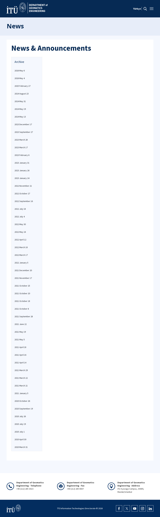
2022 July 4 (20, 216)
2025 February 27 (22, 86)
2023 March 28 (21, 139)
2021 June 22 (21, 324)
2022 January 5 (21, 262)
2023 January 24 (22, 178)
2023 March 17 (21, 147)
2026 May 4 (20, 78)
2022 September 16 (24, 201)
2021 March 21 (21, 385)
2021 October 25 (22, 285)
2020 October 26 (22, 401)
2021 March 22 (21, 377)
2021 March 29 (21, 370)
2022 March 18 (21, 247)
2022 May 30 (20, 224)
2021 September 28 (24, 316)
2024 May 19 (20, 109)
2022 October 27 (22, 193)
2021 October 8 (22, 308)
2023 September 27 (24, 132)
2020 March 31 (21, 447)
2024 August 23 (22, 93)
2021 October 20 (22, 293)
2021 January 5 (21, 393)
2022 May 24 (20, 232)
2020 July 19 (20, 424)
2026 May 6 (20, 70)
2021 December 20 (23, 270)
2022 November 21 (23, 185)
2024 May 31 (20, 101)
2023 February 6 (22, 155)
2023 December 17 (23, 124)
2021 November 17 (23, 278)
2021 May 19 (20, 331)
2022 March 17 (21, 255)
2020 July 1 (20, 431)
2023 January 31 (22, 162)
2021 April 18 (20, 347)
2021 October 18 (22, 301)
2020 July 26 (20, 416)
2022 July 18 (20, 208)
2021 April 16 (20, 354)
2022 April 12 (20, 239)
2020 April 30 (20, 439)
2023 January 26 (22, 170)
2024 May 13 (20, 116)
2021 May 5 (20, 339)
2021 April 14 (20, 362)
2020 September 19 (24, 408)
